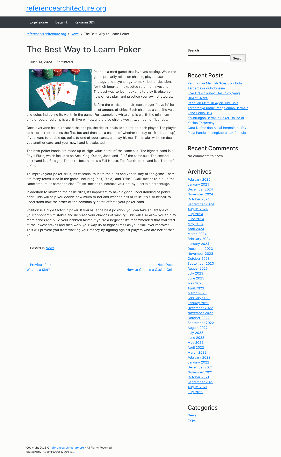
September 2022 (201, 323)
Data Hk (61, 22)
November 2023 (200, 253)
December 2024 (200, 189)
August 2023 (198, 268)
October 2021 (198, 377)
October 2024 (199, 199)
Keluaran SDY (85, 22)
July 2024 (195, 214)
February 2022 (199, 357)
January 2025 (198, 184)
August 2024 (198, 209)
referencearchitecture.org (66, 8)
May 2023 (195, 283)
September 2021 (200, 382)
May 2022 (195, 342)
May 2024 (195, 224)
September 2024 (201, 204)
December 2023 (200, 249)
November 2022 (200, 313)
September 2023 (201, 263)
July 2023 (195, 273)
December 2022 (200, 308)
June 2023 (196, 278)
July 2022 (195, 333)
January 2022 (198, 362)
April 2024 (196, 229)
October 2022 (199, 318)
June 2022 (196, 337)
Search (193, 50)
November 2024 (200, 194)
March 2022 (197, 352)
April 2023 (196, 288)
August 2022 (198, 328)
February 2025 (199, 179)
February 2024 (199, 239)
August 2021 (197, 387)
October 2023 (199, 258)
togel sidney (39, 22)
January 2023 (198, 303)
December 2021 (200, 367)
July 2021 (195, 392)
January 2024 (198, 244)
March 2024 (197, 234)
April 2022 (196, 347)
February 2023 (199, 298)
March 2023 (197, 293)
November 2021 (200, 372)
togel (192, 420)
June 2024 (196, 219)
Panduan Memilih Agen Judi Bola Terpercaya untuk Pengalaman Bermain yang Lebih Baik (218, 108)
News (50, 248)
